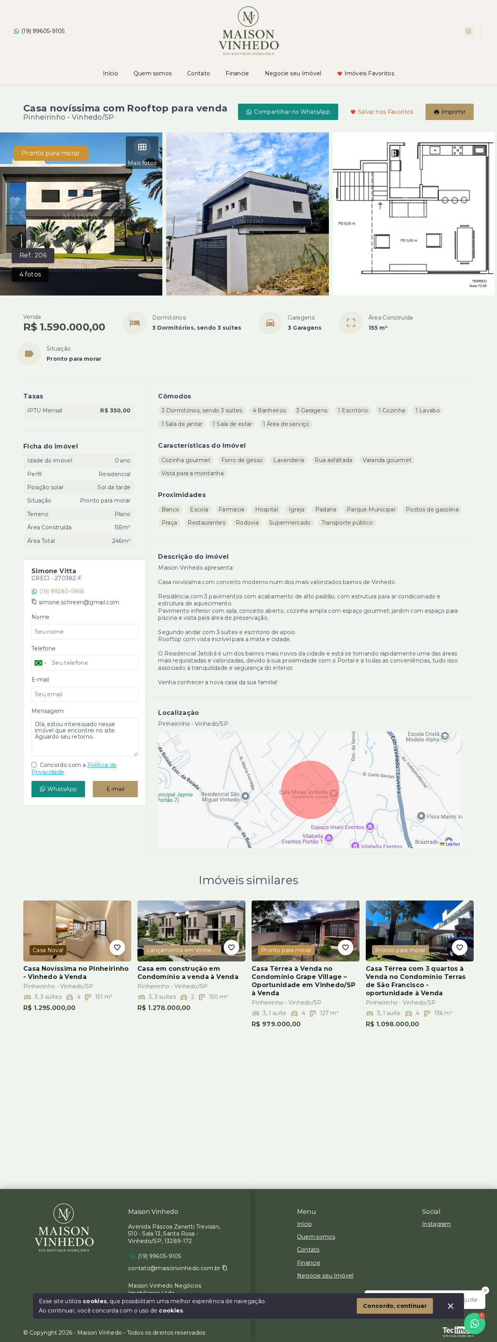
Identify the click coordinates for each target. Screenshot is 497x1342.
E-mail (115, 789)
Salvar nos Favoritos (386, 111)
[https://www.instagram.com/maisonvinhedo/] (468, 31)
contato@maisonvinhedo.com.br (174, 1268)
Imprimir (453, 111)
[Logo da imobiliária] (64, 1228)
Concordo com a (73, 768)
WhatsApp (62, 789)
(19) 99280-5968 (62, 591)
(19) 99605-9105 (43, 31)
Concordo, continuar (395, 1305)
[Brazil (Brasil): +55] (41, 662)
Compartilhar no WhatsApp (292, 111)
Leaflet (452, 844)
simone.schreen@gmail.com (79, 602)
